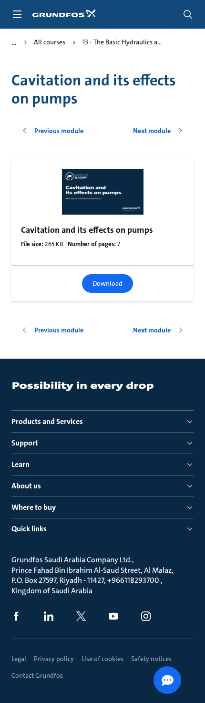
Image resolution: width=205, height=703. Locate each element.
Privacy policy (54, 658)
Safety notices (151, 658)
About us (26, 486)
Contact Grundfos (37, 675)
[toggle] (17, 14)
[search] (187, 14)
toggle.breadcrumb (14, 42)
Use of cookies (102, 658)
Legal (18, 658)
